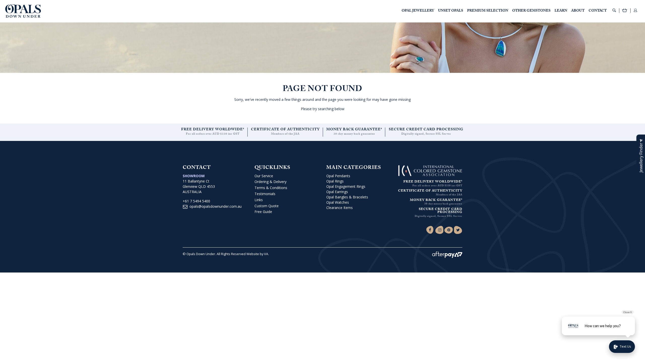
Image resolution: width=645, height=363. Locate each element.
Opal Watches (337, 202)
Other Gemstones (531, 11)
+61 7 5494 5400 (196, 201)
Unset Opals (450, 11)
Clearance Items (339, 207)
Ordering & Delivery (270, 181)
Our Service (263, 175)
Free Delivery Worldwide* (212, 130)
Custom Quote (266, 205)
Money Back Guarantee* (354, 130)
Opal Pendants (338, 175)
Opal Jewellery (418, 11)
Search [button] (614, 10)
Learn (561, 11)
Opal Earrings (337, 191)
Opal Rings (335, 181)
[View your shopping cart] (625, 11)
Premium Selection (487, 11)
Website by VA (257, 254)
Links (258, 199)
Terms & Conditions (270, 187)
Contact (598, 11)
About (578, 11)
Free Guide (263, 211)
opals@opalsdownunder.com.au (215, 206)
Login (635, 10)
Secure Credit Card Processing (426, 130)
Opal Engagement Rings (345, 186)
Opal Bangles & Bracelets (347, 197)
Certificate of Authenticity (285, 130)
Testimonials (264, 193)
